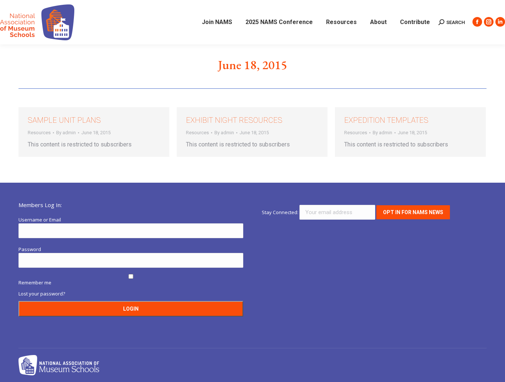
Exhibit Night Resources (234, 120)
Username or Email (39, 219)
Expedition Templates (386, 120)
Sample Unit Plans (64, 120)
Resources (39, 132)
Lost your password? (41, 293)
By (66, 132)
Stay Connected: (280, 212)
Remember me (34, 282)
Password (29, 249)
